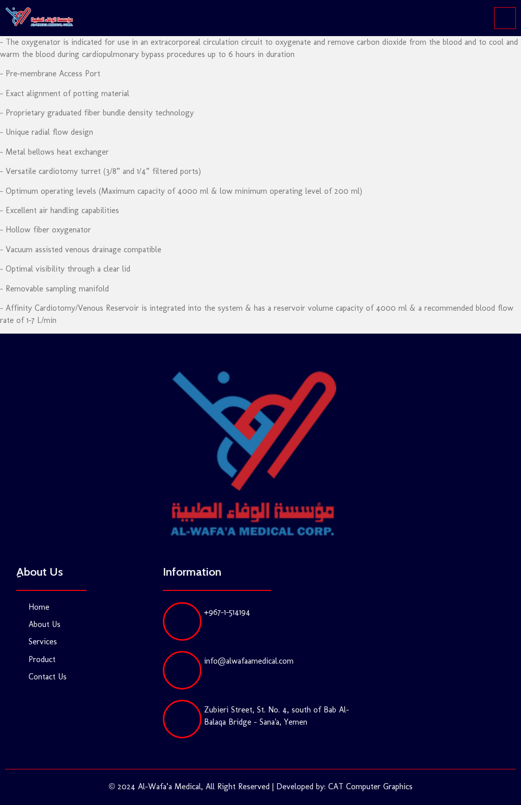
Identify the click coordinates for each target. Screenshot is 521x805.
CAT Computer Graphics (370, 786)
